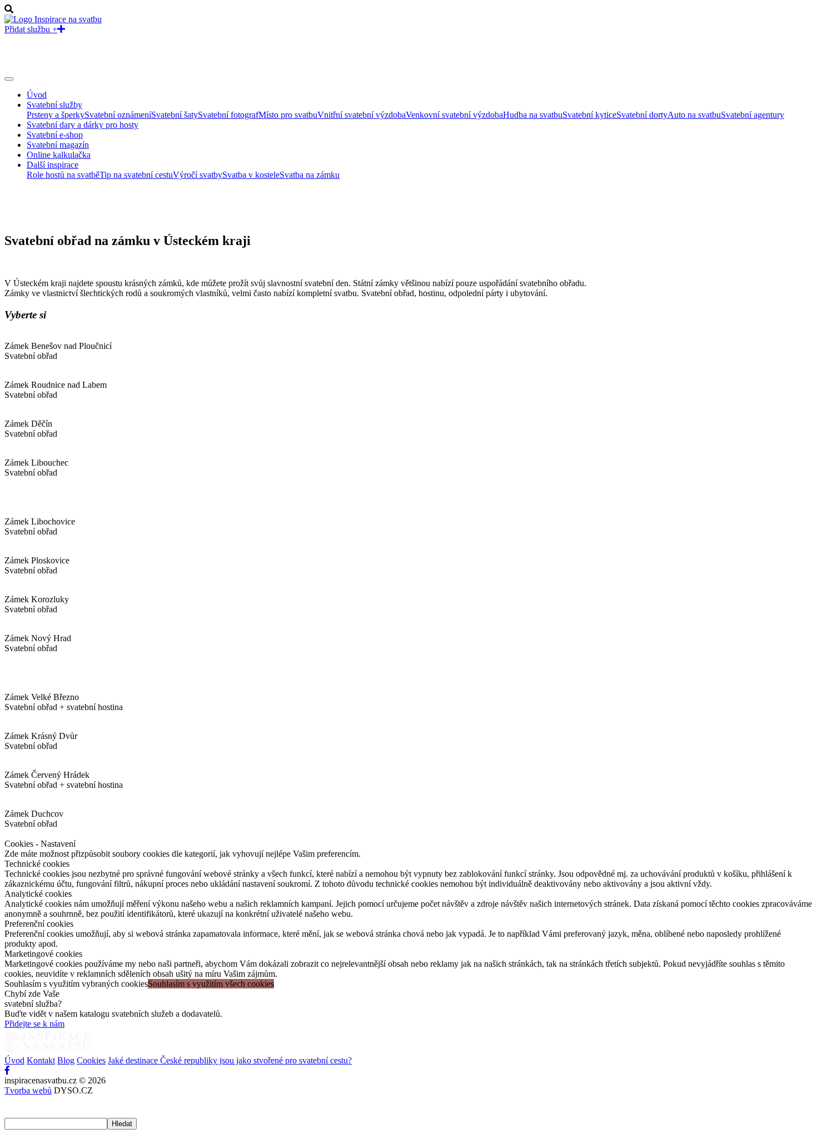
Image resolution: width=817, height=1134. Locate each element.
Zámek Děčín (28, 423)
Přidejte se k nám (34, 1023)
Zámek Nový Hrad (37, 638)
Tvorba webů (28, 1090)
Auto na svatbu (694, 114)
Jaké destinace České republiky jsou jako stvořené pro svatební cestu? (230, 1060)
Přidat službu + (30, 29)
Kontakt (41, 1060)
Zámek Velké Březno (41, 697)
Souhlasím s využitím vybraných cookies (76, 983)
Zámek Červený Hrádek (46, 775)
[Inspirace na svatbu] (53, 19)
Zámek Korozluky (36, 599)
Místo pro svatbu (287, 114)
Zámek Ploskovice (36, 560)
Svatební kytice (589, 114)
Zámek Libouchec (36, 462)
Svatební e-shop (55, 134)
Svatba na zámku (310, 174)
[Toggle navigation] (8, 79)
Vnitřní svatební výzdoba (361, 114)
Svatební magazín (58, 144)
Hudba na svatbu (532, 114)
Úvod (37, 94)
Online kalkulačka (59, 154)
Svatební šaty (174, 114)
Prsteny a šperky (55, 114)
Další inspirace (52, 164)
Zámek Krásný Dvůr (40, 736)
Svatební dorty (641, 114)
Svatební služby (54, 104)
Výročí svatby (197, 174)
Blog (65, 1060)
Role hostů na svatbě (63, 174)
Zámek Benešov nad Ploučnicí (58, 346)
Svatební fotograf (228, 114)
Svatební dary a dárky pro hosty (82, 124)
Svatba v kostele (251, 174)
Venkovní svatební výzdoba (454, 114)
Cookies (91, 1060)
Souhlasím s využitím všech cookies (211, 983)
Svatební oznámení (117, 114)
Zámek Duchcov (33, 813)
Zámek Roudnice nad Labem (55, 384)
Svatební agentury (752, 114)
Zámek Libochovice (39, 521)
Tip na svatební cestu (136, 174)
